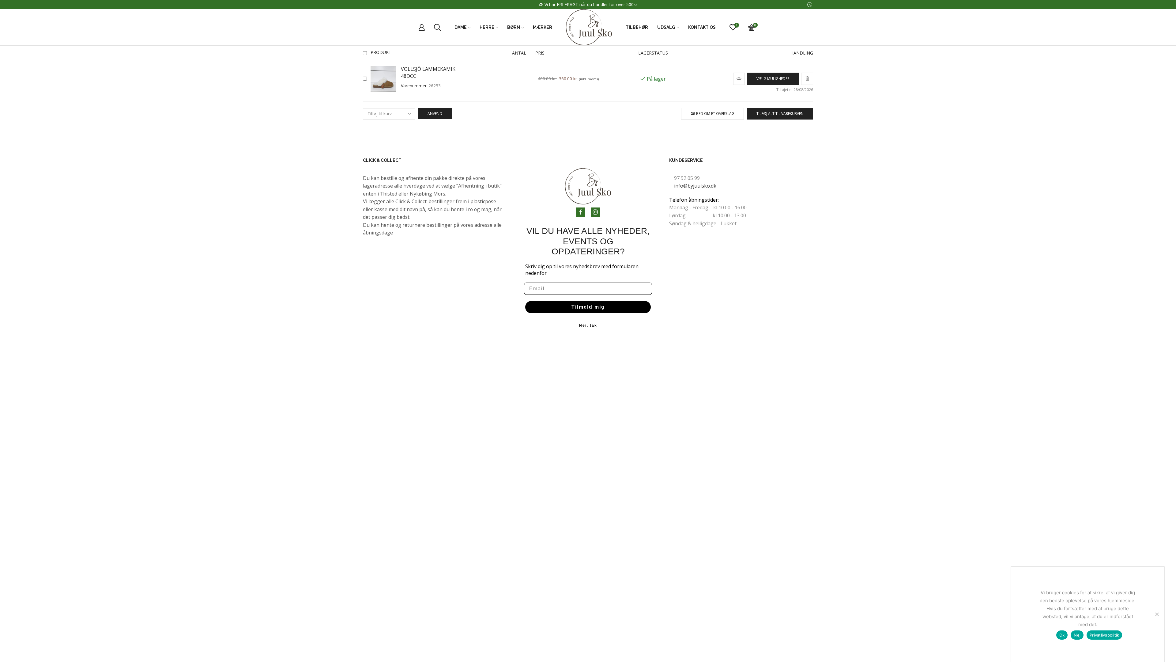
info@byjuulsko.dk (695, 185)
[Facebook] (580, 212)
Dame (460, 27)
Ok (1062, 635)
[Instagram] (595, 212)
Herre (487, 27)
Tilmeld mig (588, 307)
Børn (513, 27)
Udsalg (666, 27)
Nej (1077, 635)
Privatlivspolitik (1104, 635)
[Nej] (1157, 614)
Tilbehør (637, 27)
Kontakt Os (702, 27)
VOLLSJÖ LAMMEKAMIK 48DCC (428, 72)
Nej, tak (588, 325)
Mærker (542, 27)
